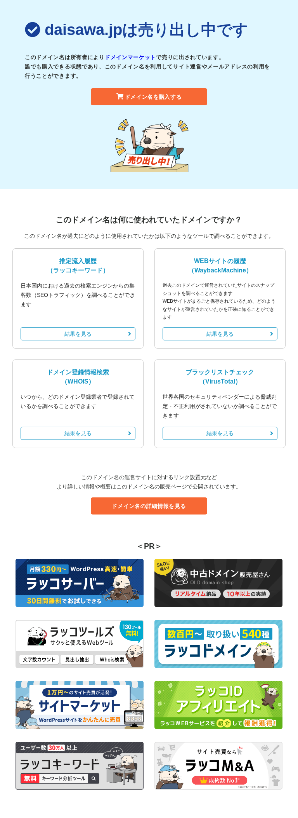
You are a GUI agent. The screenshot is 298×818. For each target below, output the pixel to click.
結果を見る (78, 334)
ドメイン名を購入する (153, 97)
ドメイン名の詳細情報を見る (149, 506)
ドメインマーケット (130, 57)
